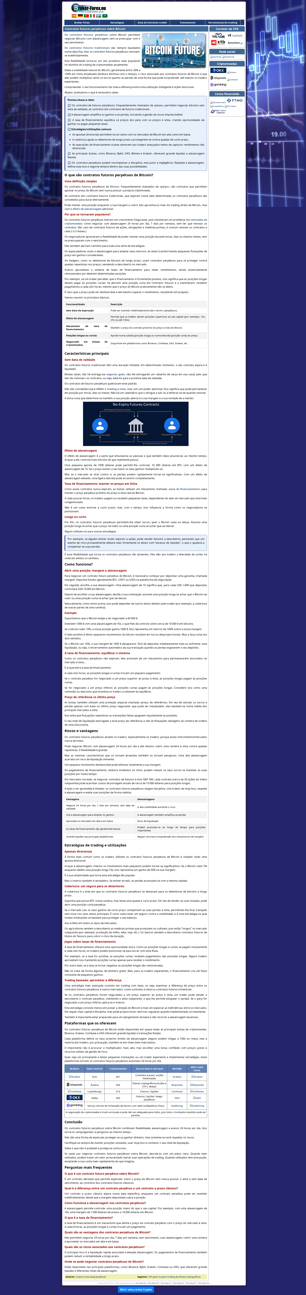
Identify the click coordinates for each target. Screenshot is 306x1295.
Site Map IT (166, 1283)
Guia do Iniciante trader (152, 22)
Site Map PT (191, 1283)
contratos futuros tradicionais (89, 48)
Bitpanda (177, 1084)
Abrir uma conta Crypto (136, 1289)
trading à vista (116, 389)
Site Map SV (178, 1283)
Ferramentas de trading (222, 22)
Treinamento (187, 22)
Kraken (177, 1076)
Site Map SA (203, 1283)
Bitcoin (114, 186)
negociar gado (115, 374)
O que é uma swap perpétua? (91, 1276)
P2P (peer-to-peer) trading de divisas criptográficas (174, 1276)
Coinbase (176, 1091)
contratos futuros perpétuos (89, 34)
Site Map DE (153, 1283)
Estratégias (117, 22)
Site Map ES (140, 1283)
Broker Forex (82, 22)
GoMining (177, 1105)
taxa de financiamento (184, 489)
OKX (177, 1097)
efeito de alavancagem (87, 209)
